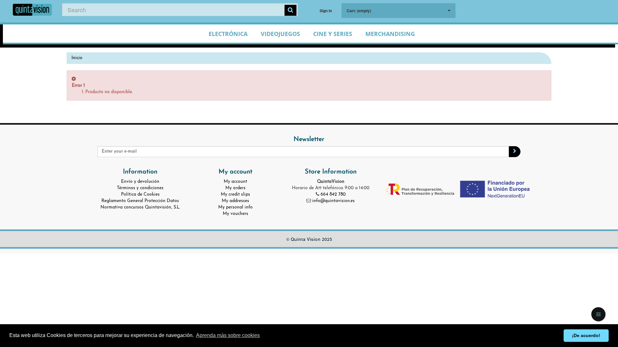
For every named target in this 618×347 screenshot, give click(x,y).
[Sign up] (514, 151)
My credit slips (235, 194)
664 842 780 (333, 194)
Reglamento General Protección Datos (140, 201)
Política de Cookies (140, 194)
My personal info (235, 207)
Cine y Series (332, 34)
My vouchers (235, 213)
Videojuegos (280, 34)
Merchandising (390, 34)
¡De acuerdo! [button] (586, 335)
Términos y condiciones (140, 188)
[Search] (290, 10)
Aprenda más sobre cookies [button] (228, 335)
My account (235, 181)
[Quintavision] (32, 10)
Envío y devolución (140, 181)
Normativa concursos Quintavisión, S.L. (140, 207)
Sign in (326, 10)
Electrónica (228, 34)
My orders (235, 188)
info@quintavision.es (333, 201)
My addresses (235, 201)
